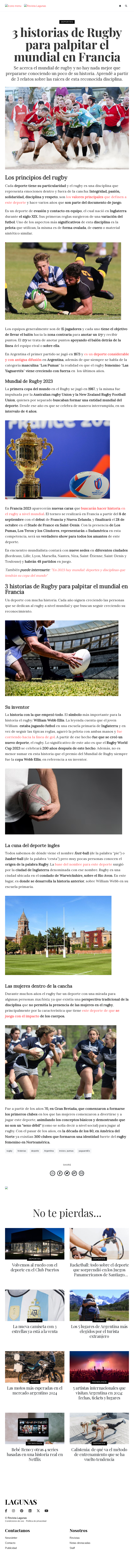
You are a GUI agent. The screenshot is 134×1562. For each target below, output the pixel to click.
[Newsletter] (120, 6)
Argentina (49, 1151)
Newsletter (11, 1537)
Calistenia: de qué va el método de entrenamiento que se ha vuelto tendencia (99, 1454)
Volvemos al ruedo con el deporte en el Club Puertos (35, 1267)
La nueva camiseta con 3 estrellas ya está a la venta (35, 1328)
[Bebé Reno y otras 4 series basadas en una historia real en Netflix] (34, 1428)
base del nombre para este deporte (83, 864)
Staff (72, 1547)
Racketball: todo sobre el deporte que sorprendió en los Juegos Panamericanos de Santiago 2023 (99, 1272)
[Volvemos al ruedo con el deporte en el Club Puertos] (34, 1243)
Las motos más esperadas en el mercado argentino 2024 (34, 1390)
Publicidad (11, 1547)
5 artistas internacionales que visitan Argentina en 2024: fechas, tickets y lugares (99, 1392)
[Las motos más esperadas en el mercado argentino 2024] (34, 1367)
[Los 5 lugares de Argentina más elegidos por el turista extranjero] (99, 1305)
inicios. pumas (66, 1151)
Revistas (75, 1537)
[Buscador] (126, 6)
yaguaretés (84, 1151)
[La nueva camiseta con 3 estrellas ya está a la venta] (34, 1305)
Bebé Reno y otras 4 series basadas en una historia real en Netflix (35, 1454)
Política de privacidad (36, 1521)
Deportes (67, 22)
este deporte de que (99, 1010)
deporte (35, 1151)
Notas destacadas (80, 1542)
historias (22, 1151)
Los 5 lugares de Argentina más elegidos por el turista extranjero (99, 1331)
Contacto (10, 1542)
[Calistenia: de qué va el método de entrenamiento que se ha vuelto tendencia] (99, 1428)
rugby (9, 1151)
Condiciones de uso (14, 1521)
